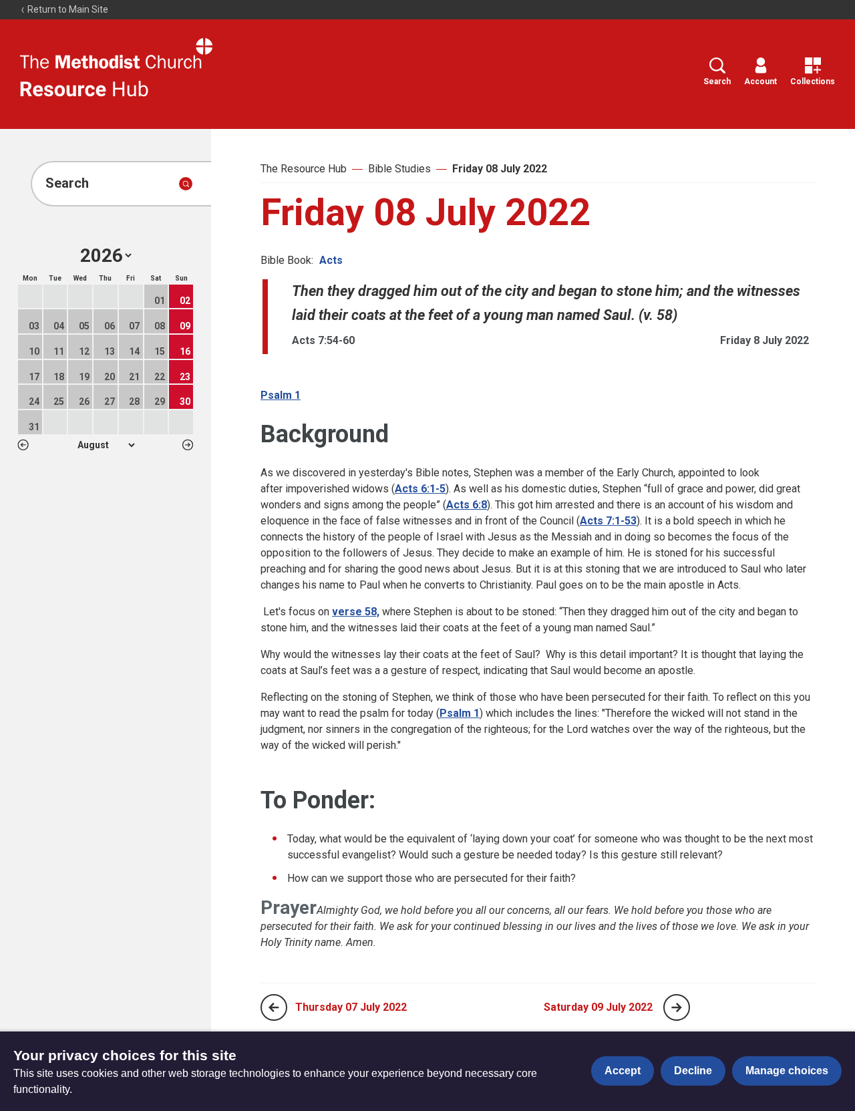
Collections (812, 81)
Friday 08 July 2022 (499, 168)
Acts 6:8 (466, 504)
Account (760, 81)
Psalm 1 (281, 395)
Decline (693, 1070)
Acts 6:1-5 (420, 488)
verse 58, (355, 611)
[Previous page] (274, 1007)
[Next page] (676, 1007)
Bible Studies (399, 168)
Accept (623, 1070)
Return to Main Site (66, 9)
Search (717, 81)
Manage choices (786, 1070)
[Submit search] (185, 183)
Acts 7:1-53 (608, 520)
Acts (331, 260)
